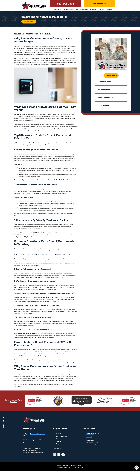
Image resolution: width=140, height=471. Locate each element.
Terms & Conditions (62, 467)
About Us (93, 9)
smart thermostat (19, 48)
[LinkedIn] (63, 454)
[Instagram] (58, 454)
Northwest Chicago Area (37, 434)
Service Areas (68, 9)
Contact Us (110, 9)
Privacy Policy (73, 467)
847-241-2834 (90, 434)
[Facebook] (54, 454)
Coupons (58, 441)
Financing (102, 9)
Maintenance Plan (61, 436)
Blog (57, 444)
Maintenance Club (82, 9)
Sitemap (80, 467)
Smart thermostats (59, 128)
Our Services (57, 9)
